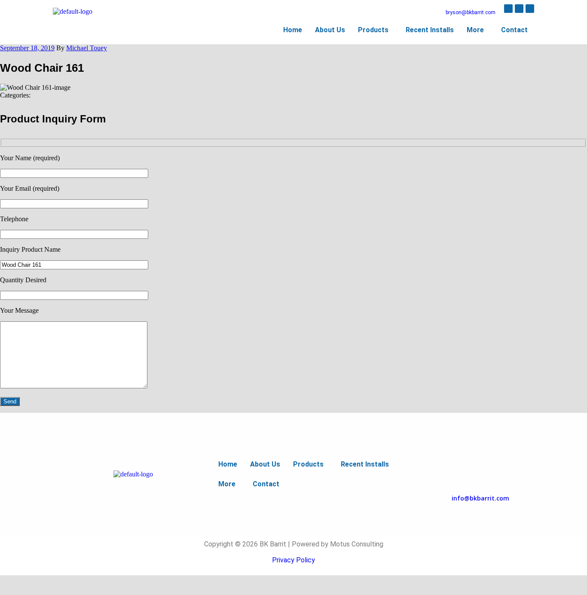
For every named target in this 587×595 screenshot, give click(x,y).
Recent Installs (430, 30)
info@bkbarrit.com (480, 498)
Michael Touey (86, 48)
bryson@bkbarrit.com (470, 12)
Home (292, 30)
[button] (375, 30)
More (475, 30)
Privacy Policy (293, 560)
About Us (330, 30)
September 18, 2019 (27, 48)
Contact (514, 30)
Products (373, 30)
